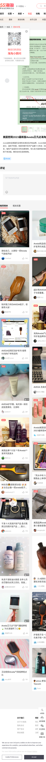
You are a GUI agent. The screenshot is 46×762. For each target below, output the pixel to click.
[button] (21, 6)
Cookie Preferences (12, 757)
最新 (10, 19)
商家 (20, 13)
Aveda (8, 158)
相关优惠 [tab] (17, 206)
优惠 (10, 13)
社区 (1, 19)
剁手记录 (33, 19)
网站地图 (20, 733)
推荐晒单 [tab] (4, 206)
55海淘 (7, 6)
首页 (1, 27)
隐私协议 (20, 725)
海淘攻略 (21, 19)
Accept (34, 757)
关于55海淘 (21, 722)
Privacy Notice (32, 751)
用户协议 (20, 729)
